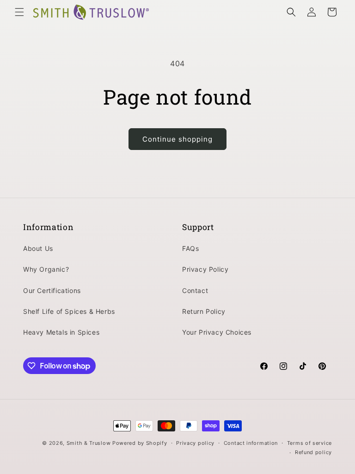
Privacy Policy (205, 269)
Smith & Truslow (89, 443)
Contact (195, 290)
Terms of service (309, 443)
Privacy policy (195, 443)
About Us (38, 248)
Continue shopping (177, 139)
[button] (19, 12)
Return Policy (204, 311)
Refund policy (313, 452)
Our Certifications (52, 290)
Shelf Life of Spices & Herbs (69, 311)
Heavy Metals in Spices (61, 332)
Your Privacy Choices (216, 332)
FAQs (190, 248)
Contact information (251, 443)
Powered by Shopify (139, 443)
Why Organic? (46, 269)
